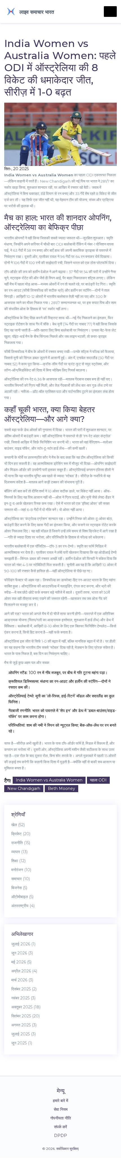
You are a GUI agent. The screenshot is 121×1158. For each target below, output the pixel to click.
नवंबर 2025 (23, 998)
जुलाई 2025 (23, 1034)
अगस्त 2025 (24, 1025)
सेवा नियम (61, 1109)
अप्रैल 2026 (24, 971)
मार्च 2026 (22, 980)
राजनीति (20, 842)
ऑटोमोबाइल (22, 896)
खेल (18, 824)
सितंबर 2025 (25, 1016)
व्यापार (19, 851)
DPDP (60, 1135)
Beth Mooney (61, 788)
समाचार (20, 878)
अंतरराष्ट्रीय (23, 905)
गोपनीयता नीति (60, 1118)
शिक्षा (18, 860)
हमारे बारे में (60, 1100)
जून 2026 (22, 953)
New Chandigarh (23, 788)
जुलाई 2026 (23, 944)
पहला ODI (98, 780)
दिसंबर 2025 (24, 989)
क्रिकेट (20, 833)
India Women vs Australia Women (49, 780)
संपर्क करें (60, 1126)
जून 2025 (21, 1043)
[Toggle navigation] (110, 11)
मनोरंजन (21, 869)
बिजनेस (19, 887)
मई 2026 (21, 962)
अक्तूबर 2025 (26, 1007)
